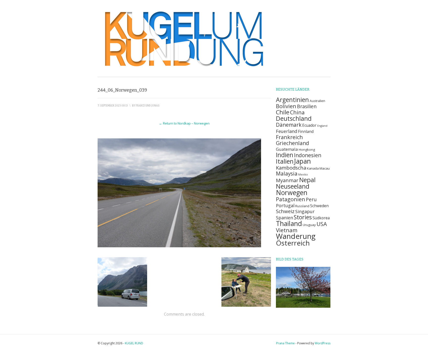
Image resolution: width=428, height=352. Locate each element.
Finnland (306, 131)
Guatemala (287, 149)
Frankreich (289, 137)
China (297, 112)
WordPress (322, 343)
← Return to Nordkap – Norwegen (184, 123)
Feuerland (286, 131)
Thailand (289, 223)
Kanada (313, 168)
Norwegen (291, 192)
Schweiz (285, 211)
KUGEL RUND (134, 343)
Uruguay (309, 225)
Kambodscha (291, 167)
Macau (325, 168)
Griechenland (292, 143)
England (322, 125)
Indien (284, 155)
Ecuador (309, 125)
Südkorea (321, 218)
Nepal (307, 180)
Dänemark (288, 124)
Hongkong (307, 149)
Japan (302, 161)
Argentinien (292, 100)
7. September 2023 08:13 (113, 105)
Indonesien (307, 155)
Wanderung (296, 236)
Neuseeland (292, 186)
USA (322, 223)
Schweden (319, 205)
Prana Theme (285, 343)
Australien (317, 101)
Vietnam (286, 230)
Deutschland (294, 118)
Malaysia (286, 173)
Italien (285, 161)
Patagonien (290, 199)
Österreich (293, 243)
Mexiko (303, 174)
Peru (311, 199)
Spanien (284, 217)
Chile (282, 112)
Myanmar (287, 180)
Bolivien (286, 106)
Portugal (285, 205)
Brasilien (307, 106)
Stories (303, 217)
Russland (302, 206)
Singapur (305, 211)
